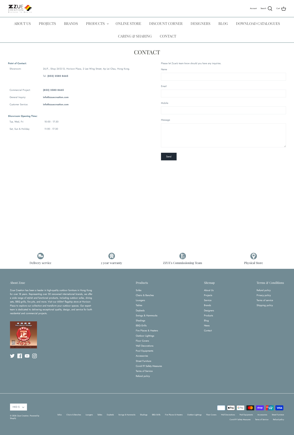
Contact (208, 330)
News (207, 325)
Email (164, 86)
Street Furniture (143, 361)
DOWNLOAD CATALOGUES (258, 23)
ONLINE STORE (128, 23)
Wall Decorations (144, 346)
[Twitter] (12, 356)
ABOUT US (22, 23)
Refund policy (143, 376)
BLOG (223, 23)
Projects (208, 295)
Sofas (138, 290)
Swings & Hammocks (146, 315)
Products (208, 315)
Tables (139, 305)
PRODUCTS (95, 23)
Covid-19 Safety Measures (149, 366)
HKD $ (16, 407)
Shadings (140, 320)
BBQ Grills (141, 325)
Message (165, 120)
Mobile (164, 103)
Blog (206, 320)
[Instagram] (34, 356)
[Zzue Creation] (20, 8)
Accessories (142, 356)
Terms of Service (144, 371)
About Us (209, 290)
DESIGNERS (200, 23)
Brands (207, 305)
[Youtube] (27, 356)
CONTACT (168, 36)
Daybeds (140, 310)
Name (164, 69)
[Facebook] (19, 356)
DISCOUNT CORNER (166, 23)
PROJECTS (47, 23)
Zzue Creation (23, 415)
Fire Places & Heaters (147, 330)
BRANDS (71, 23)
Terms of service (265, 300)
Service (207, 300)
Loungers (140, 300)
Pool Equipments (144, 351)
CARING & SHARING (135, 36)
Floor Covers (142, 341)
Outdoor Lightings (145, 336)
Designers (209, 310)
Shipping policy (265, 305)
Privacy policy (264, 295)
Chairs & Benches (145, 295)
